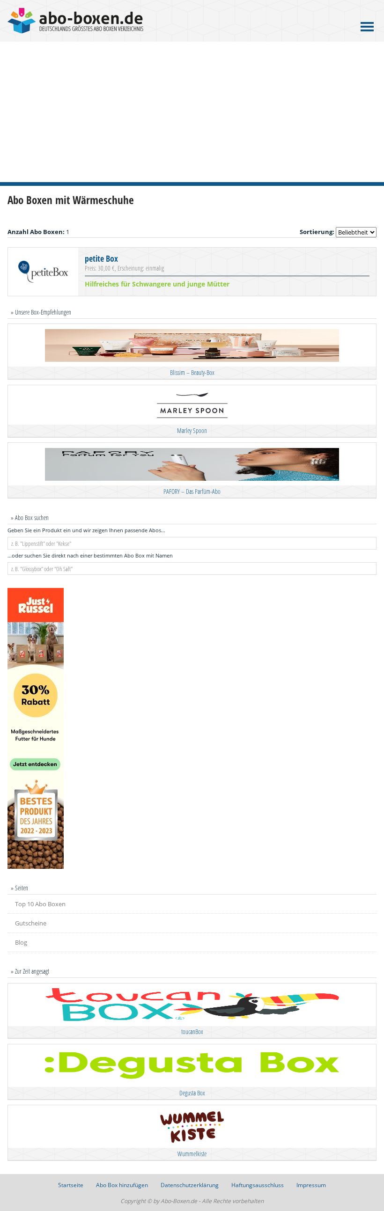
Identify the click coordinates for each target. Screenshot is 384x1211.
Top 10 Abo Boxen (40, 904)
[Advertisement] (192, 111)
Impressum (311, 1185)
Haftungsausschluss (257, 1185)
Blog (21, 942)
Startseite (70, 1185)
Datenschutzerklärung (190, 1185)
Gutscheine (30, 923)
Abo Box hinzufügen (122, 1185)
